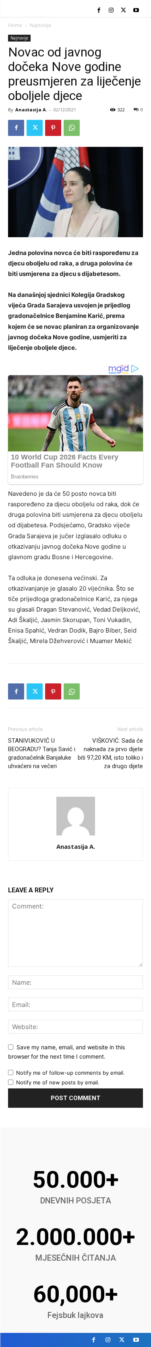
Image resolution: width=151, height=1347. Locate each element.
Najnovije (40, 25)
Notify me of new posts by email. (57, 1082)
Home (15, 25)
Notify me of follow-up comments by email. (70, 1072)
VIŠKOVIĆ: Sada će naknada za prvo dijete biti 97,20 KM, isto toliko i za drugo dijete (110, 753)
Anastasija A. (31, 110)
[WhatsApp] (72, 128)
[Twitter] (123, 10)
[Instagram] (111, 10)
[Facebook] (99, 10)
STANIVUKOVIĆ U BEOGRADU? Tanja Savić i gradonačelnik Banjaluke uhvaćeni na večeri (41, 753)
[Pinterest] (53, 128)
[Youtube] (136, 10)
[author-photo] (75, 835)
